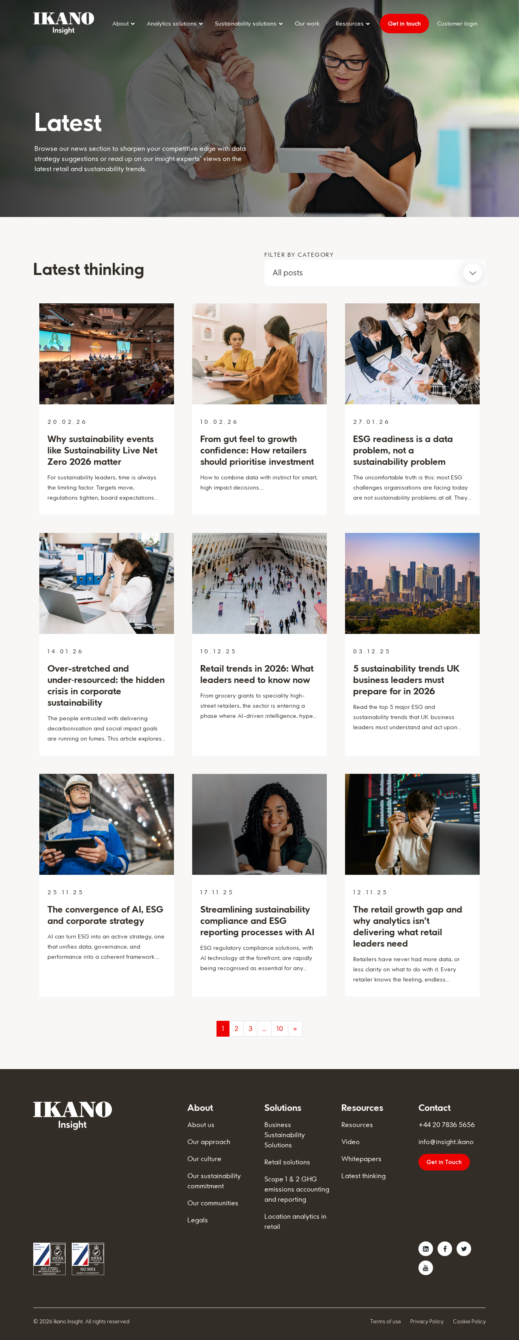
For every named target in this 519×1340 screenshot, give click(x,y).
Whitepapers (361, 1159)
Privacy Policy (427, 1321)
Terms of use (385, 1321)
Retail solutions (287, 1162)
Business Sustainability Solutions (284, 1135)
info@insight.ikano (446, 1142)
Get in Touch (444, 1162)
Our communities (212, 1203)
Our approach (208, 1142)
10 (280, 1028)
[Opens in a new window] (425, 1248)
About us (200, 1125)
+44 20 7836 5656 (446, 1125)
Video (350, 1142)
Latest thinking (363, 1176)
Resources (357, 1125)
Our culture (204, 1159)
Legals (197, 1220)
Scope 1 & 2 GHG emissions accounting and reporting (296, 1189)
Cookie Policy (469, 1321)
